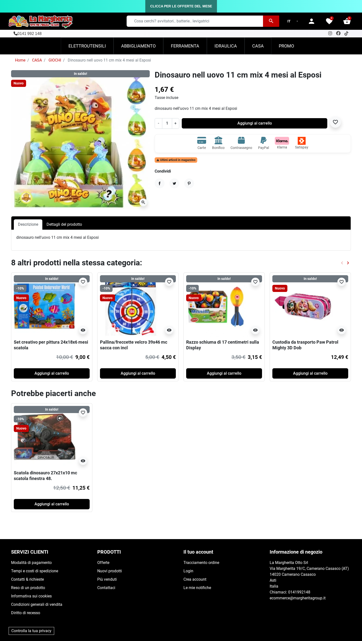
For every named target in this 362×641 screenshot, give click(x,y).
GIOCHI (55, 60)
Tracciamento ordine (201, 562)
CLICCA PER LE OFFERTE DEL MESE (181, 6)
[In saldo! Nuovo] (303, 305)
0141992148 (299, 592)
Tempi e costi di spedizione (34, 571)
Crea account (194, 579)
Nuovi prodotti (109, 571)
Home (20, 60)
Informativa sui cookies (31, 596)
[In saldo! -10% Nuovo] (44, 305)
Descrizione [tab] (28, 224)
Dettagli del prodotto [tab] (64, 224)
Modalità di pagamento (31, 562)
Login (188, 571)
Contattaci (106, 587)
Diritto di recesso (25, 612)
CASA (37, 60)
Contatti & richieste (27, 579)
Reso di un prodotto (28, 587)
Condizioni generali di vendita (36, 604)
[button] (347, 21)
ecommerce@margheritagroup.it (298, 598)
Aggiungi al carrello (254, 123)
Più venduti (107, 579)
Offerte (103, 562)
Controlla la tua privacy (31, 630)
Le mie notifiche (197, 587)
